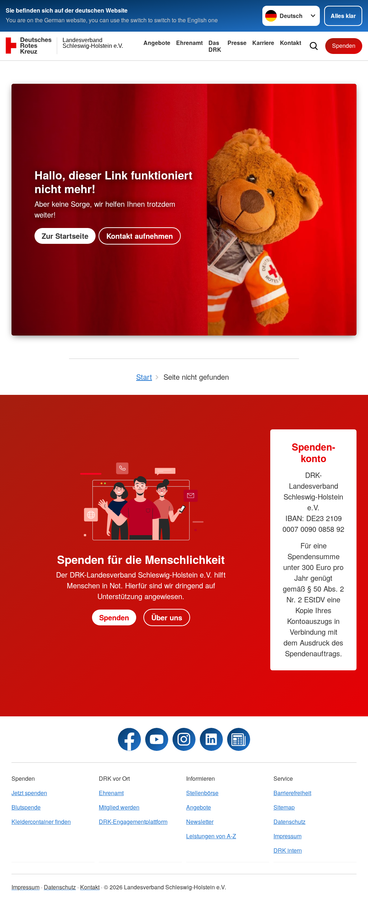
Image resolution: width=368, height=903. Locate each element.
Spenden (343, 45)
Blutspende (26, 807)
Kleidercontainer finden (41, 821)
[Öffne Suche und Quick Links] (313, 46)
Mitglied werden (119, 807)
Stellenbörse (202, 793)
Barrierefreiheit (292, 793)
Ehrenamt (189, 42)
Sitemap (284, 807)
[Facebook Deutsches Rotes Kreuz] (129, 739)
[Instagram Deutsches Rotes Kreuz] (184, 739)
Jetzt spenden (29, 793)
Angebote (156, 42)
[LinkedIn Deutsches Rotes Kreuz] (211, 739)
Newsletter (199, 821)
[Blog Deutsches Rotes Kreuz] (238, 739)
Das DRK (214, 46)
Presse (237, 42)
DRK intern (287, 850)
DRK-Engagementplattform (133, 821)
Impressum (287, 836)
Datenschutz (289, 821)
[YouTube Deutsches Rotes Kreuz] (156, 739)
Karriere (263, 42)
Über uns (166, 617)
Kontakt (290, 42)
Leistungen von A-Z (211, 836)
